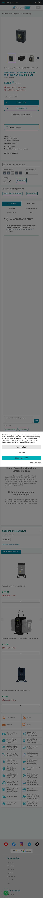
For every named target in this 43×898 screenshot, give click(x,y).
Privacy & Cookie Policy (34, 462)
